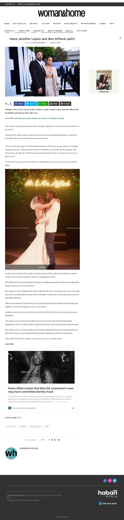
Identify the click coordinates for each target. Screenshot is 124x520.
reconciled (18, 321)
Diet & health (19, 24)
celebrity (22, 426)
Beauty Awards (55, 31)
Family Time (24, 31)
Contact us (10, 4)
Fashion (57, 24)
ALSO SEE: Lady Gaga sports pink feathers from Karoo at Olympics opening (34, 118)
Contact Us (26, 491)
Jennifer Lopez (36, 426)
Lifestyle (9, 31)
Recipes (33, 24)
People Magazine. (29, 285)
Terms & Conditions (14, 491)
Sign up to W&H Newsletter (29, 4)
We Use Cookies (47, 491)
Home (6, 24)
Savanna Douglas (39, 42)
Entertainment (88, 24)
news (47, 426)
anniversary (42, 338)
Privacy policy (36, 491)
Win (111, 24)
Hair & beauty (70, 24)
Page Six (11, 129)
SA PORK (46, 24)
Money (103, 24)
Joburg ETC (38, 31)
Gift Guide (82, 31)
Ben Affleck (11, 426)
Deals (69, 31)
